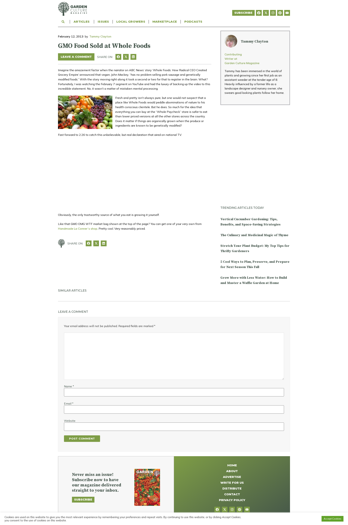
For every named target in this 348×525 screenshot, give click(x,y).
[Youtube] (287, 13)
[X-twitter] (266, 13)
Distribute (232, 488)
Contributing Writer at (233, 56)
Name (69, 386)
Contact (232, 494)
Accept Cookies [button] (332, 518)
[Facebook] (259, 13)
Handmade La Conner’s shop (77, 228)
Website (69, 420)
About (232, 471)
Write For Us (232, 482)
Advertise (232, 477)
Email (68, 403)
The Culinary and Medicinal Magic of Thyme (254, 235)
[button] (118, 57)
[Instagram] (273, 13)
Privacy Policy (232, 500)
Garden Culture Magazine (242, 63)
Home (232, 465)
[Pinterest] (280, 13)
